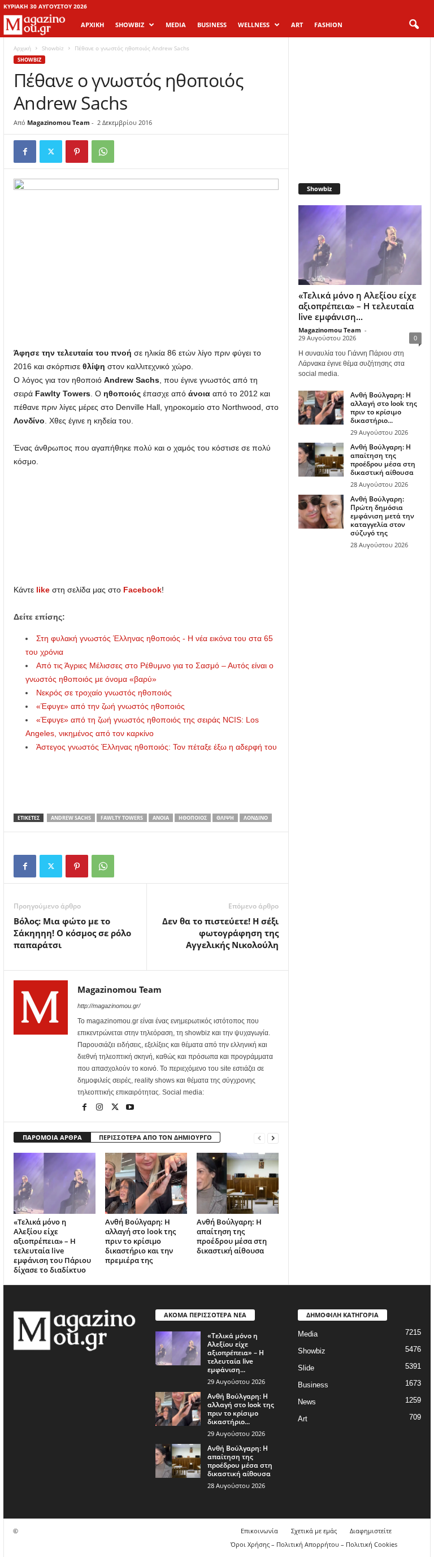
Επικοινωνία (259, 1530)
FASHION (328, 24)
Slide (306, 1368)
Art (302, 1419)
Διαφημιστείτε (371, 1530)
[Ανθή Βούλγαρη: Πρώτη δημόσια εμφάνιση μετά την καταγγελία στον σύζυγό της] (321, 512)
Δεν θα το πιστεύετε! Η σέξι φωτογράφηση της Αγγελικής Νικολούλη (220, 932)
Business (313, 1385)
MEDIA (176, 24)
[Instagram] (100, 1108)
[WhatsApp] (103, 151)
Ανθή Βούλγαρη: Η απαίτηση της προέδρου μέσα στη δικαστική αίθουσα (232, 1236)
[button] (413, 24)
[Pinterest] (77, 151)
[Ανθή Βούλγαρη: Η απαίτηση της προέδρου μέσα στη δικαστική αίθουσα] (238, 1183)
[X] (51, 151)
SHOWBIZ (129, 24)
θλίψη (225, 817)
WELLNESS (254, 24)
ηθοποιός (193, 817)
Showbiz (53, 48)
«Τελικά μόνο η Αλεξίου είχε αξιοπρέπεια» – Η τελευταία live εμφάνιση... (357, 305)
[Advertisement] (146, 499)
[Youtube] (130, 1108)
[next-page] (273, 1138)
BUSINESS (212, 24)
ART (297, 24)
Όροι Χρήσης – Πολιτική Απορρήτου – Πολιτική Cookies (314, 1544)
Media (308, 1334)
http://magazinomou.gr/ (108, 1005)
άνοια (161, 817)
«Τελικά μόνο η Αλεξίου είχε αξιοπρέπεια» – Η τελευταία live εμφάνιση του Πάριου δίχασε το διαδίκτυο (52, 1246)
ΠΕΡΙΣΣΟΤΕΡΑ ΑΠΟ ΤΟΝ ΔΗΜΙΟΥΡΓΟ (155, 1137)
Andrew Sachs (71, 817)
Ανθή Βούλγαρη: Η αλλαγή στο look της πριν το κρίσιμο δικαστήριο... (383, 407)
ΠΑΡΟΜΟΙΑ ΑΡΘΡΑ (52, 1137)
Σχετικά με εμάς (314, 1530)
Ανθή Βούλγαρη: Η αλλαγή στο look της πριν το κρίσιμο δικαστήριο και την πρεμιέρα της (140, 1241)
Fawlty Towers (122, 817)
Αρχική (92, 24)
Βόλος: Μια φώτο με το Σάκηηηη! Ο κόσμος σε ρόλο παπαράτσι (72, 932)
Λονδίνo (256, 817)
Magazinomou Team (58, 122)
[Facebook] (25, 151)
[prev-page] (259, 1138)
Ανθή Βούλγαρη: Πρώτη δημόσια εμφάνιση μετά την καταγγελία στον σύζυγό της (382, 516)
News (307, 1402)
